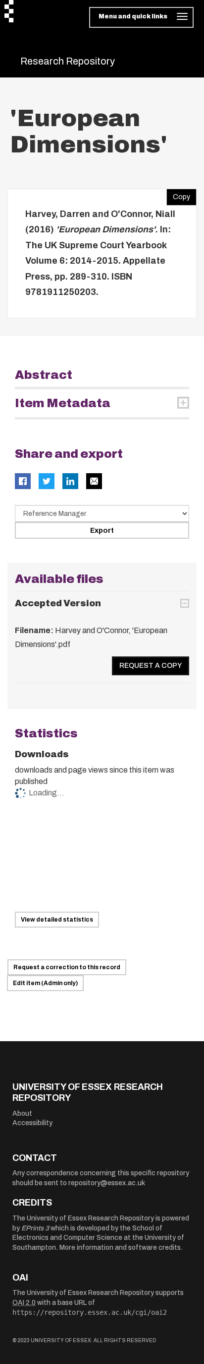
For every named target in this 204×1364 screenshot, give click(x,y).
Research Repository (67, 61)
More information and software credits (120, 1247)
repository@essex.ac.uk (106, 1183)
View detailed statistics (57, 919)
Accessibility (32, 1123)
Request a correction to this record (66, 967)
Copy (178, 195)
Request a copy (150, 665)
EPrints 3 (35, 1228)
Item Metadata (62, 403)
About (22, 1113)
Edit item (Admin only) (45, 983)
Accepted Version (58, 603)
